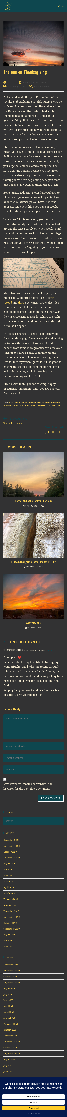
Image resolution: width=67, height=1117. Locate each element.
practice (18, 405)
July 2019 (7, 940)
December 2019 (11, 911)
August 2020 (9, 863)
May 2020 (8, 881)
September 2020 (11, 857)
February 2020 (10, 899)
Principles (29, 405)
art (11, 402)
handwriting (52, 402)
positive (8, 405)
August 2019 (9, 934)
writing (56, 405)
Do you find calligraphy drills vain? (33, 501)
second (7, 302)
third (21, 302)
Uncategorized (17, 86)
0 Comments (41, 86)
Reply (51, 650)
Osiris (11, 82)
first (53, 298)
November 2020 (11, 845)
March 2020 (9, 893)
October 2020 (10, 851)
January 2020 (9, 905)
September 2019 (11, 928)
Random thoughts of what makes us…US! (33, 562)
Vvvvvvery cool (33, 623)
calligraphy (20, 402)
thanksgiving (43, 405)
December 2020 (11, 839)
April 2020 (8, 887)
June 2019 (8, 946)
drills (40, 402)
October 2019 (10, 922)
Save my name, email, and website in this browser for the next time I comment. (28, 786)
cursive (32, 402)
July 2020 (7, 869)
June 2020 (8, 875)
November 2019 (11, 916)
